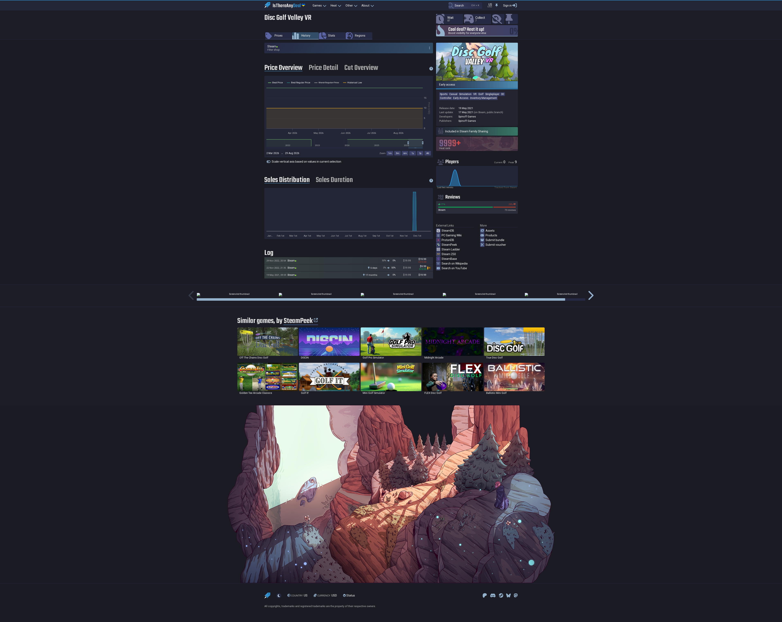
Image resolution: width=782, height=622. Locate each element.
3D (502, 94)
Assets (490, 230)
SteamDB (448, 230)
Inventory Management (483, 97)
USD (327, 595)
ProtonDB (448, 240)
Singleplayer (492, 94)
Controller (445, 97)
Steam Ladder (451, 249)
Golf (481, 94)
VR (475, 94)
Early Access (460, 97)
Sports (444, 94)
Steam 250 (449, 254)
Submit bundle (495, 240)
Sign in (507, 5)
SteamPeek (449, 244)
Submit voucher (496, 244)
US (299, 595)
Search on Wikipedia (455, 263)
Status (350, 595)
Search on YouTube (454, 268)
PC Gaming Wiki (452, 235)
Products (491, 235)
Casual (453, 94)
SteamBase (449, 258)
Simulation (465, 94)
